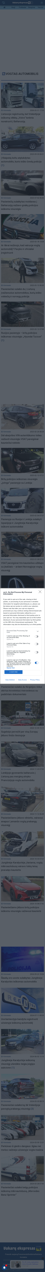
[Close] (41, 592)
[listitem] (22, 631)
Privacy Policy (35, 680)
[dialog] (22, 636)
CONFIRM (14, 672)
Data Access (22, 680)
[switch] (36, 636)
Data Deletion (10, 680)
